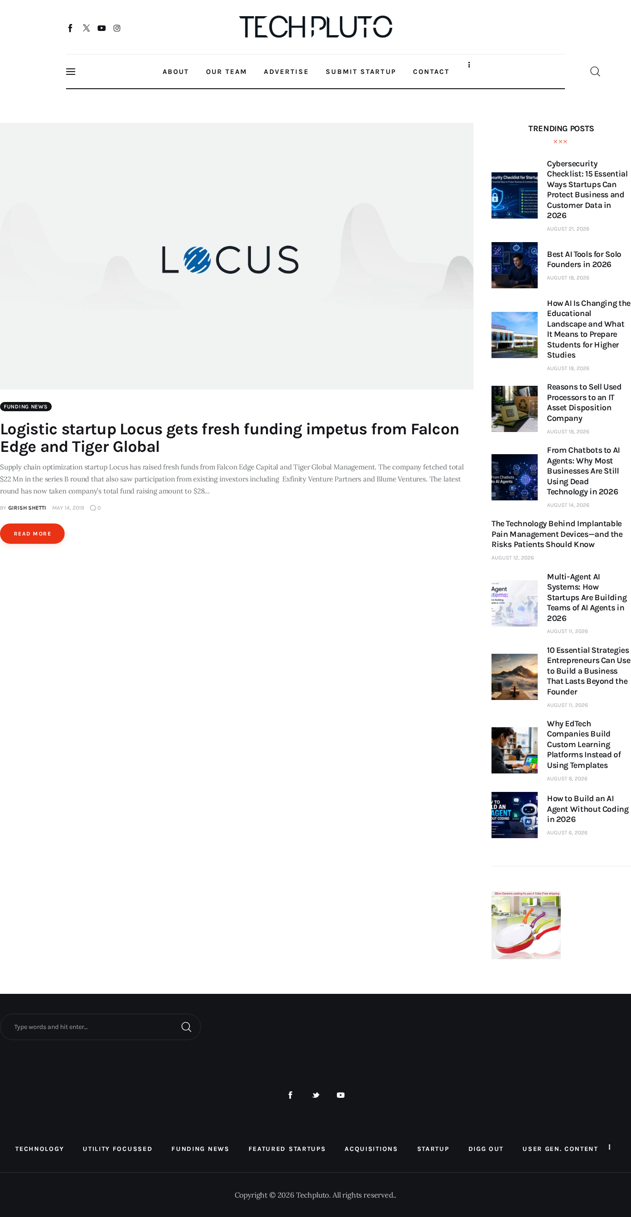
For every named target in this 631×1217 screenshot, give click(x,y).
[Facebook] (71, 27)
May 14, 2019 (68, 508)
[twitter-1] (316, 1095)
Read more (32, 533)
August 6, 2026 (567, 832)
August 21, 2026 (568, 228)
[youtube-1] (341, 1095)
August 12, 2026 (512, 557)
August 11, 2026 (567, 631)
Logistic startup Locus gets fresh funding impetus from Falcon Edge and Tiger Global (229, 438)
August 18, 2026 (568, 277)
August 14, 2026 (568, 505)
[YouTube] (102, 27)
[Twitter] (86, 27)
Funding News (26, 406)
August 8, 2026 (567, 778)
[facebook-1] (290, 1095)
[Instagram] (117, 27)
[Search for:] (100, 1026)
